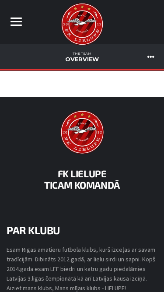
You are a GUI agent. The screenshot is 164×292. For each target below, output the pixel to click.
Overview (82, 57)
